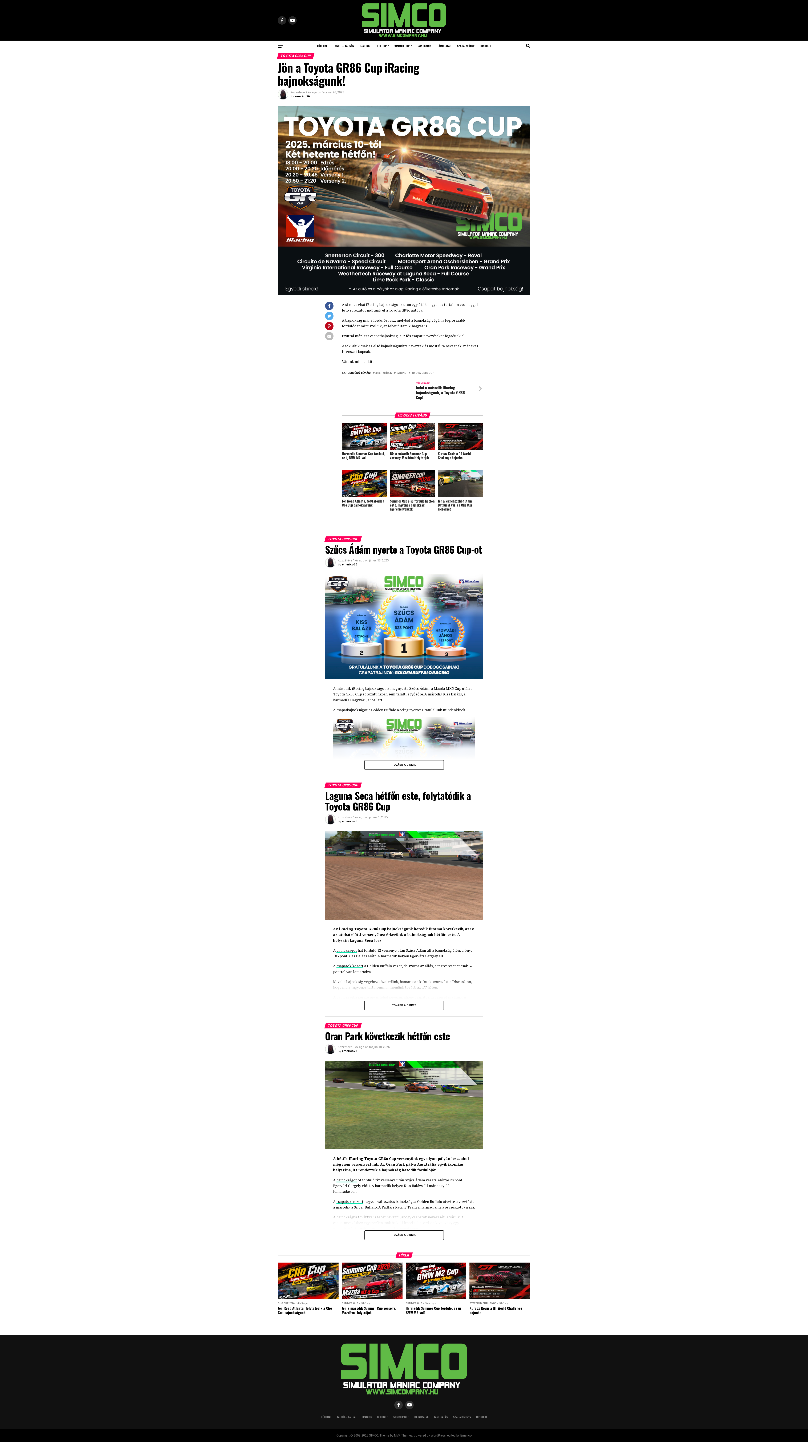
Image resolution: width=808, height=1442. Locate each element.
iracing (401, 373)
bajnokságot (346, 950)
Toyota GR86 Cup (422, 373)
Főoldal (322, 46)
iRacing (365, 46)
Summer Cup (402, 46)
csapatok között (349, 965)
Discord (485, 46)
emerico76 (302, 96)
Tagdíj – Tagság (343, 46)
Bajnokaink (424, 46)
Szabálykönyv (465, 46)
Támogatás (444, 46)
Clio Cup (381, 46)
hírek (388, 373)
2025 (377, 373)
